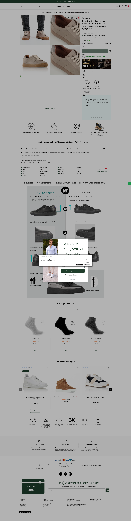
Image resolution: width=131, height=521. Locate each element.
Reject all (87, 264)
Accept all (79, 264)
